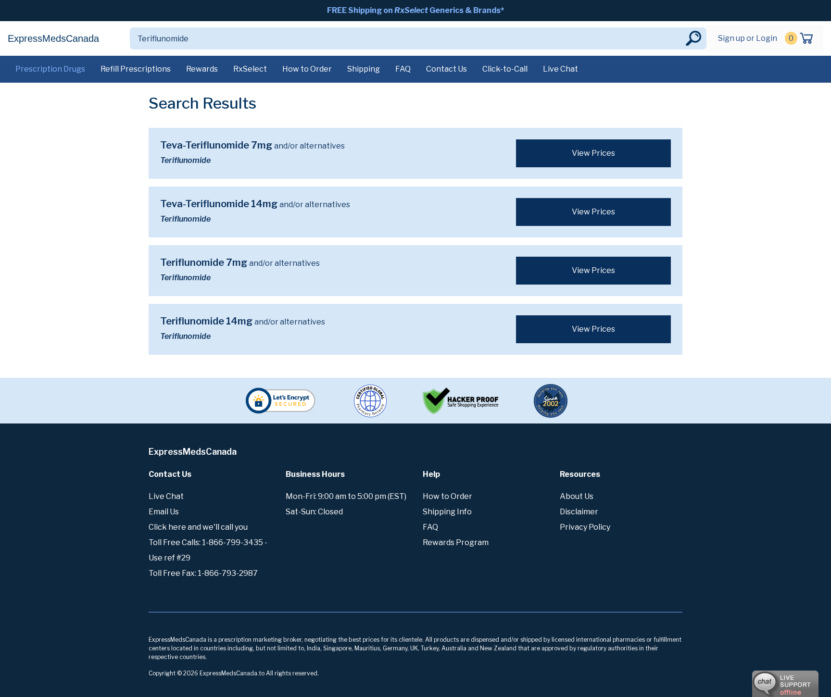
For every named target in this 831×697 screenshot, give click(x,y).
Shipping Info (447, 511)
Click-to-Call (505, 69)
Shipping (363, 69)
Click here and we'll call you (198, 527)
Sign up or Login (747, 38)
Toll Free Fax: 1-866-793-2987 (203, 573)
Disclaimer (579, 511)
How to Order (307, 69)
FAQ (403, 69)
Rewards (202, 69)
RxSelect (250, 69)
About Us (576, 496)
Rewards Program (456, 542)
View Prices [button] (593, 153)
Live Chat (560, 69)
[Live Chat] (758, 679)
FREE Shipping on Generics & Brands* (415, 10)
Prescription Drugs (50, 69)
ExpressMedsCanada (53, 38)
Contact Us (446, 69)
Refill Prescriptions (136, 69)
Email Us (164, 511)
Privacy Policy (585, 527)
